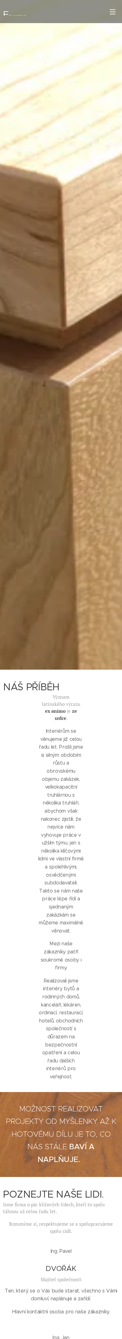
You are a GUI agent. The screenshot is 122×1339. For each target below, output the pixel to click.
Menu (112, 11)
